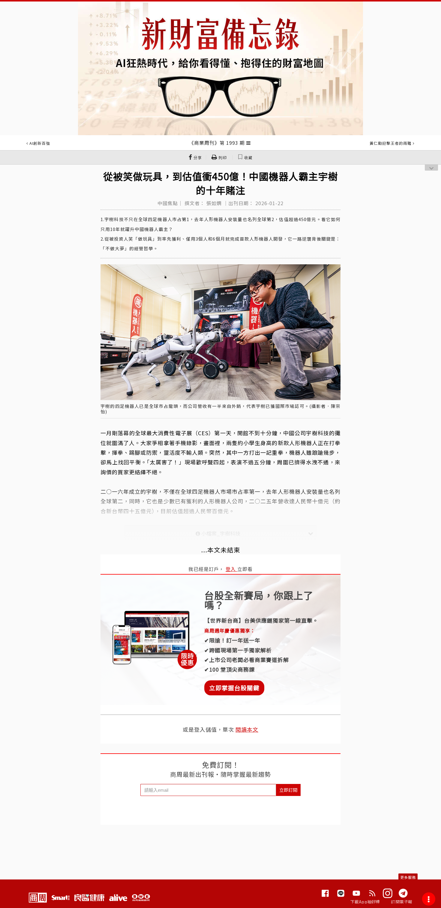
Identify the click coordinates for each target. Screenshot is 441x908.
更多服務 (408, 877)
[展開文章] (248, 142)
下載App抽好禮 (365, 902)
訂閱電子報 (401, 902)
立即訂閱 (288, 790)
